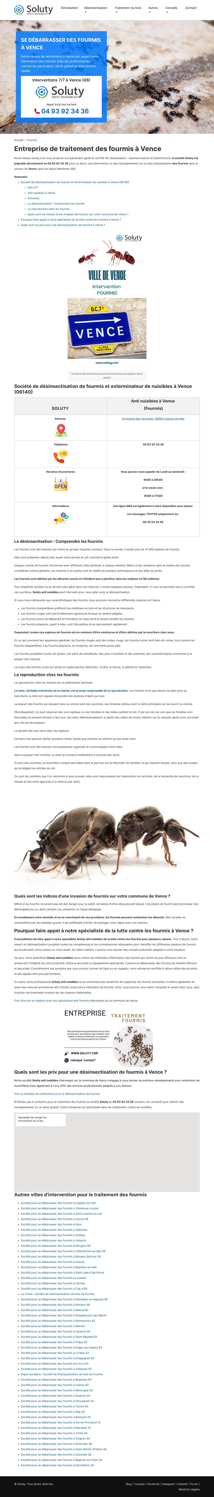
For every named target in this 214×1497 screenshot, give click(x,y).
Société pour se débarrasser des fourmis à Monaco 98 (55, 1304)
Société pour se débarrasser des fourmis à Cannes (53, 1283)
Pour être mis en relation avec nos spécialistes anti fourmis (51, 1000)
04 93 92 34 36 (65, 111)
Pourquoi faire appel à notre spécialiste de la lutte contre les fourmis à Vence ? (71, 219)
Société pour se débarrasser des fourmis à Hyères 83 (55, 1385)
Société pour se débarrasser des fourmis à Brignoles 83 (56, 1379)
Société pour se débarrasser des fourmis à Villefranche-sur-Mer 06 (63, 1251)
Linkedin (182, 1484)
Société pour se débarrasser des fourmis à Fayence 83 (55, 1331)
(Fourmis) (33, 198)
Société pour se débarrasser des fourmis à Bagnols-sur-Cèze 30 (61, 1460)
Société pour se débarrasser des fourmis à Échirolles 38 (56, 1443)
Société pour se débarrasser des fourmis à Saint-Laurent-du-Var (61, 1213)
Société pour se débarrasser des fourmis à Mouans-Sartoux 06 (61, 1256)
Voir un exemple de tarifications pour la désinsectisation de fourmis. (57, 1093)
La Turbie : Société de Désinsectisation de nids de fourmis (57, 1294)
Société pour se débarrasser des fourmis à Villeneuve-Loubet (59, 1208)
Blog (129, 1484)
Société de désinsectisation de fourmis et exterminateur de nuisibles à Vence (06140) (75, 182)
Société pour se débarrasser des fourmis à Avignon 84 (55, 1438)
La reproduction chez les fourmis (48, 209)
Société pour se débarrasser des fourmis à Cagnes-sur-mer (58, 1203)
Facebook (153, 1484)
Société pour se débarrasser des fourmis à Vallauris (53, 1240)
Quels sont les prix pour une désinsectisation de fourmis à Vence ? (63, 225)
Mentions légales (189, 1489)
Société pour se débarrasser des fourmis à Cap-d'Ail (54, 1288)
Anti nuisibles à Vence (42, 193)
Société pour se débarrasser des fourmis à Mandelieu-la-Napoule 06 (64, 1299)
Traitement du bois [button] (128, 8)
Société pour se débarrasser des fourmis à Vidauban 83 (56, 1369)
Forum (194, 1484)
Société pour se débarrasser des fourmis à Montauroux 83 (58, 1320)
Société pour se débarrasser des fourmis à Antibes (53, 1235)
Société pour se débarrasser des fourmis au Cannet (53, 1278)
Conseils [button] (171, 8)
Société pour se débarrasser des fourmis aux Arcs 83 (54, 1363)
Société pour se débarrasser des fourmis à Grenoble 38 (56, 1454)
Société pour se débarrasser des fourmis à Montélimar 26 (57, 1465)
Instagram (168, 1484)
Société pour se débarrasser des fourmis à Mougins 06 (55, 1245)
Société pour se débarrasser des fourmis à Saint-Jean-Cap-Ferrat (62, 1272)
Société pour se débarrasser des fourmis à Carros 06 (54, 1219)
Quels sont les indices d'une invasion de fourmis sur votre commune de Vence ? (78, 214)
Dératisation (69, 8)
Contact (191, 8)
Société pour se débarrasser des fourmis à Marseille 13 (55, 1427)
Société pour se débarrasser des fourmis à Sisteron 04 (55, 1395)
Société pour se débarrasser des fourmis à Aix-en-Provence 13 (60, 1422)
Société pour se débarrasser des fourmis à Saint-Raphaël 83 (59, 1336)
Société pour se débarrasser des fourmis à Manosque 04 (57, 1390)
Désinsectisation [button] (95, 8)
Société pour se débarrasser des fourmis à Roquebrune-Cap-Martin (63, 1315)
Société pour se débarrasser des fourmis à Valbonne (54, 1229)
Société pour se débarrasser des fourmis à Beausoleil (54, 1310)
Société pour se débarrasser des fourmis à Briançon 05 (56, 1417)
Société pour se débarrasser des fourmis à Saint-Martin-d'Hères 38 (63, 1449)
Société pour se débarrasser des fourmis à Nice (51, 1224)
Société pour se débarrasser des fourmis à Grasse (52, 1262)
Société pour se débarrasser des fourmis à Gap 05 (53, 1411)
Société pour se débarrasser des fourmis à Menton (53, 1326)
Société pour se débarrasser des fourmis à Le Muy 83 (55, 1352)
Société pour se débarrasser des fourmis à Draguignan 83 (57, 1358)
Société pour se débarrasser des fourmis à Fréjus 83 (54, 1342)
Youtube (139, 1484)
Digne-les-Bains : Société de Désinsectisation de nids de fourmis (62, 1374)
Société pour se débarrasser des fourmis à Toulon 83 (54, 1406)
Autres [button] (153, 8)
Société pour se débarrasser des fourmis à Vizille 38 (54, 1433)
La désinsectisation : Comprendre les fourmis (57, 203)
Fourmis (32, 140)
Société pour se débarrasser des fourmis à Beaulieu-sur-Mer (59, 1267)
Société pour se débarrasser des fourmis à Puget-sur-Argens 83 (61, 1347)
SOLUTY (33, 187)
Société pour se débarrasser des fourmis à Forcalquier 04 (57, 1401)
